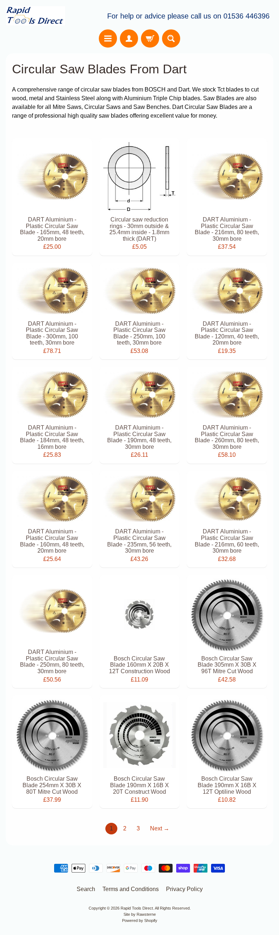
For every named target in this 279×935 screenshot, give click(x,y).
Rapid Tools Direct (137, 908)
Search (86, 889)
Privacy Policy (184, 889)
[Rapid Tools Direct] (35, 16)
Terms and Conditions (130, 889)
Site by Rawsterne (140, 914)
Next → (159, 828)
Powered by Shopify (139, 920)
